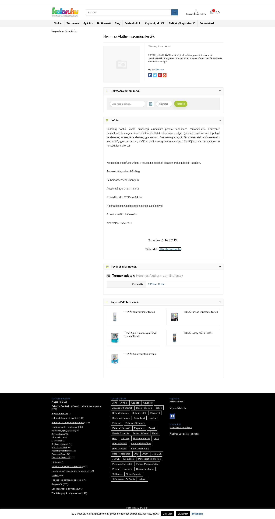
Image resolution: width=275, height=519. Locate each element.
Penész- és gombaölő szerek (66, 480)
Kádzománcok (58, 437)
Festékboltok (133, 23)
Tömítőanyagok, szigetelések (66, 493)
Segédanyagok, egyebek (64, 488)
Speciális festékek (59, 447)
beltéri (158, 408)
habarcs (125, 438)
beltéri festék (139, 413)
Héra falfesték (119, 443)
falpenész (139, 428)
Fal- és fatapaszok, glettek (65, 418)
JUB (136, 453)
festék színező (140, 433)
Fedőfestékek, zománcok (64, 427)
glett (114, 438)
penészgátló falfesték (149, 459)
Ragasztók (57, 484)
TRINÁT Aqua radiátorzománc (140, 354)
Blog (117, 23)
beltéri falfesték (120, 413)
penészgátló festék (122, 464)
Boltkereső (104, 23)
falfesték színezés (135, 423)
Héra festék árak (140, 448)
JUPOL (116, 459)
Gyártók (88, 23)
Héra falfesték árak (141, 443)
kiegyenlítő (128, 459)
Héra (156, 438)
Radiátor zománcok (60, 444)
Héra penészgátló (121, 453)
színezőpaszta (133, 474)
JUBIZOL (157, 453)
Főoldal (58, 23)
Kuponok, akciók (155, 23)
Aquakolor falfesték (122, 408)
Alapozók (56, 402)
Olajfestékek (57, 441)
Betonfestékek (58, 434)
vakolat (142, 479)
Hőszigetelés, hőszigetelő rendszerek (70, 471)
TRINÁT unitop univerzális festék (201, 312)
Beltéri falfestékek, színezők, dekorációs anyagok (76, 406)
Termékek (73, 23)
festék (151, 428)
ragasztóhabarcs (145, 469)
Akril (114, 402)
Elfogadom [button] (168, 514)
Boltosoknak (207, 23)
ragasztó (127, 469)
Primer (115, 469)
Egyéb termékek (60, 413)
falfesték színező (121, 428)
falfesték (117, 423)
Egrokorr (153, 418)
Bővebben (197, 513)
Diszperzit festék (121, 418)
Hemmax (160, 69)
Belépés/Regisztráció (182, 23)
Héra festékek (119, 448)
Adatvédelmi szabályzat (181, 427)
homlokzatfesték (141, 438)
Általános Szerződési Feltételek (184, 434)
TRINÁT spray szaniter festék (139, 312)
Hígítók (55, 462)
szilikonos (117, 474)
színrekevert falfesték (123, 479)
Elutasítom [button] (183, 514)
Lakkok (55, 475)
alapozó (135, 402)
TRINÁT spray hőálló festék (198, 333)
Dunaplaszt (139, 418)
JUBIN (145, 453)
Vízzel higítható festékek (62, 451)
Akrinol (123, 402)
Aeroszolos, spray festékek (63, 431)
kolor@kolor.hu (179, 408)
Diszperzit (155, 413)
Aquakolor (148, 402)
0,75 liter (152, 284)
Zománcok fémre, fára (61, 457)
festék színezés (120, 433)
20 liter (161, 284)
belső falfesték (144, 408)
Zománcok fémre (59, 454)
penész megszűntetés (147, 464)
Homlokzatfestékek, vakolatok (66, 466)
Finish (155, 433)
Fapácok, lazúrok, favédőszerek (68, 422)
